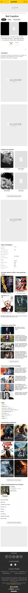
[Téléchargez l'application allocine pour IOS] (12, 564)
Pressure (2, 509)
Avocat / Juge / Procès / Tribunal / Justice (10, 409)
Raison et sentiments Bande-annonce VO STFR (21, 440)
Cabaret (4, 404)
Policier (21, 36)
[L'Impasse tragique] (21, 303)
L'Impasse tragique (21, 312)
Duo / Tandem (5, 413)
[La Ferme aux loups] (21, 284)
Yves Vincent (21, 190)
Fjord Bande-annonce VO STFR (21, 458)
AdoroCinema (6, 573)
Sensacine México (18, 573)
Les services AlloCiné (20, 580)
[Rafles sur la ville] (7, 284)
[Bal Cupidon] (14, 28)
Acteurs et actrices (7, 149)
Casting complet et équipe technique (14, 196)
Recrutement (15, 577)
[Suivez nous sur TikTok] (17, 556)
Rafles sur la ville (7, 293)
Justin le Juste (4, 518)
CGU (23, 577)
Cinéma (5, 13)
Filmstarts (3, 571)
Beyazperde (21, 571)
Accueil (2, 13)
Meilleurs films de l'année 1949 (18, 315)
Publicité (19, 577)
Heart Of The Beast (4, 499)
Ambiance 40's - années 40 (8, 408)
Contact (2, 577)
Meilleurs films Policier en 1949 (11, 316)
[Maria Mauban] (7, 181)
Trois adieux (3, 513)
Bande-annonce (13, 490)
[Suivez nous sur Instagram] (14, 556)
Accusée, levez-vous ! (7, 312)
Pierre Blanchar (6, 40)
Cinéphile (5, 418)
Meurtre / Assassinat (7, 414)
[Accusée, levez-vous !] (7, 303)
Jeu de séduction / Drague (7, 411)
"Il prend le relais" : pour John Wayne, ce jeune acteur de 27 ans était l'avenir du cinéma (21, 393)
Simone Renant (13, 40)
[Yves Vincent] (21, 181)
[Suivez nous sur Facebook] (7, 556)
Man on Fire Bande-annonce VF (7, 440)
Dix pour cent (3, 506)
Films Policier (15, 13)
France (15, 246)
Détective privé (5, 406)
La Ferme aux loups (21, 293)
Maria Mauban (21, 40)
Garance (2, 511)
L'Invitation (12, 486)
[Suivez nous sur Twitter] (10, 556)
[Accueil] (13, 2)
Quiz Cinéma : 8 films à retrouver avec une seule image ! (20, 328)
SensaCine (12, 571)
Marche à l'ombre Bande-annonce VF (7, 458)
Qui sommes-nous (8, 577)
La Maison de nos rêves (5, 504)
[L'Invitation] (5, 492)
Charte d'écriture (12, 580)
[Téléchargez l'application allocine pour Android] (16, 564)
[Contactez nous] (21, 556)
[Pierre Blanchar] (7, 159)
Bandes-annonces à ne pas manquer (14, 480)
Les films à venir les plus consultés (14, 522)
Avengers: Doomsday (5, 516)
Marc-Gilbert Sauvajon (7, 38)
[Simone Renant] (21, 159)
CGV (26, 577)
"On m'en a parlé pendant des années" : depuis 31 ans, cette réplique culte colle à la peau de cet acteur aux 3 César (21, 345)
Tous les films (10, 13)
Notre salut (3, 502)
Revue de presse (5, 580)
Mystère (4, 416)
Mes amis (16, 42)
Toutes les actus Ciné (14, 361)
